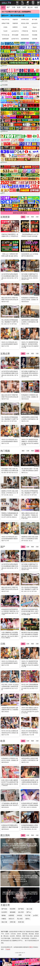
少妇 (28, 636)
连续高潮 (6, 688)
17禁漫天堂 (25, 31)
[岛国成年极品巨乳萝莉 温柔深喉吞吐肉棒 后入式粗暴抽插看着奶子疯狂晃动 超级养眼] (10, 700)
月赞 (37, 353)
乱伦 (5, 495)
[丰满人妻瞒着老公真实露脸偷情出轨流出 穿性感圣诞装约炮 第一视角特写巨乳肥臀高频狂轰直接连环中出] (10, 624)
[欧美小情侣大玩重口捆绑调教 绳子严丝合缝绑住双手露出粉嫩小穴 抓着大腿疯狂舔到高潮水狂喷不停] (10, 772)
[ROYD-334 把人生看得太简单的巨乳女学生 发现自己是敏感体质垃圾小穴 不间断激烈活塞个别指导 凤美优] (10, 723)
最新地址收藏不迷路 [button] (20, 213)
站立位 (26, 784)
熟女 (2, 472)
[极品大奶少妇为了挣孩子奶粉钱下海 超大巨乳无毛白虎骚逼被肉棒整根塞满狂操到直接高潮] (10, 579)
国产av (29, 912)
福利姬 (28, 614)
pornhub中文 (15, 31)
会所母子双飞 (15, 38)
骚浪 (13, 613)
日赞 (27, 353)
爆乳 (37, 613)
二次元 (28, 613)
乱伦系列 (4, 912)
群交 (10, 472)
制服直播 (15, 23)
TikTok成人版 (5, 35)
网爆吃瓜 (8, 637)
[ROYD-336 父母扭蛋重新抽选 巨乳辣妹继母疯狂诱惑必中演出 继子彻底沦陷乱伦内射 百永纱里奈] (30, 676)
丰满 (10, 636)
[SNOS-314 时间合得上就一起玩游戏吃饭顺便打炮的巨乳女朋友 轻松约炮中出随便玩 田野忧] (10, 653)
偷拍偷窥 (12, 912)
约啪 (33, 636)
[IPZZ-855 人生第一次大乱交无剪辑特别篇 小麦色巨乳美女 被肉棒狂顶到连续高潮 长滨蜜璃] (10, 676)
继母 (25, 688)
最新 (23, 217)
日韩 (13, 7)
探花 (22, 636)
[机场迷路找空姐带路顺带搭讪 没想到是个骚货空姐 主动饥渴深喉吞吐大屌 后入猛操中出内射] (10, 601)
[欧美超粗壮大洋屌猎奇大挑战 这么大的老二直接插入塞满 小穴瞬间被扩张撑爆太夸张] (10, 750)
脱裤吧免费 (5, 38)
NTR (33, 711)
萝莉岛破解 (15, 35)
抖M (27, 346)
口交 (8, 324)
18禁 (20, 955)
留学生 (28, 918)
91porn (35, 27)
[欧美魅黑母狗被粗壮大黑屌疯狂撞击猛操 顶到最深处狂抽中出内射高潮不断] (30, 817)
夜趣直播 (15, 19)
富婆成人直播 (25, 23)
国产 (8, 7)
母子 (2, 495)
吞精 (8, 278)
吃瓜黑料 (12, 909)
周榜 (32, 217)
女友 (25, 711)
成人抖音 (21, 912)
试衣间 (28, 278)
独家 (22, 278)
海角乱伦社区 (25, 35)
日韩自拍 (6, 711)
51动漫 (25, 27)
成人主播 (29, 909)
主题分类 (5, 905)
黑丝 (25, 278)
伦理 (24, 7)
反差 (5, 278)
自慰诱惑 (11, 915)
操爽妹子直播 (5, 23)
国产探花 (21, 909)
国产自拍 (26, 279)
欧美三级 (21, 922)
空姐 (2, 613)
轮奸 (13, 472)
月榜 (37, 217)
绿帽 (22, 784)
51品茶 (5, 31)
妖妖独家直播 (25, 38)
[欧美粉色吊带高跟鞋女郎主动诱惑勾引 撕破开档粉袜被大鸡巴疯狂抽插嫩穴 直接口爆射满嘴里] (10, 817)
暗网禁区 (15, 27)
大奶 (30, 636)
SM (22, 346)
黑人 (22, 829)
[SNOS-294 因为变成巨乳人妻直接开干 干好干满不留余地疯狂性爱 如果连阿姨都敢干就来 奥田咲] (30, 723)
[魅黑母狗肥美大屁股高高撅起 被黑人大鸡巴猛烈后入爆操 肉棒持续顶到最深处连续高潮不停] (30, 750)
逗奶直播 (34, 38)
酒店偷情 (34, 517)
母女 (10, 517)
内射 (30, 688)
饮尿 (10, 278)
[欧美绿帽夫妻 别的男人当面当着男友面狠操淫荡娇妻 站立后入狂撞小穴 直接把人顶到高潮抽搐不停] (30, 772)
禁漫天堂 (34, 31)
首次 (13, 688)
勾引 (10, 324)
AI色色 (5, 27)
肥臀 (16, 636)
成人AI (30, 7)
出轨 (25, 517)
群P (8, 472)
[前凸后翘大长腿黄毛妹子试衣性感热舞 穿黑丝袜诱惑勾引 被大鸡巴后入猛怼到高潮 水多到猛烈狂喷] (30, 556)
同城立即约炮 (5, 19)
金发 (22, 279)
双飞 (5, 517)
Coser (31, 613)
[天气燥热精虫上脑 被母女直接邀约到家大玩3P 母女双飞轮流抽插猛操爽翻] (10, 795)
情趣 (7, 784)
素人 (13, 278)
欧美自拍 (26, 301)
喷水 (37, 278)
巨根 (25, 829)
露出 (5, 472)
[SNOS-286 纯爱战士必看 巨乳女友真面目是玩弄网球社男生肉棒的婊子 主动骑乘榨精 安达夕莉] (30, 700)
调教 (2, 278)
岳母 (8, 517)
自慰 (34, 613)
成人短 (16, 472)
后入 (29, 784)
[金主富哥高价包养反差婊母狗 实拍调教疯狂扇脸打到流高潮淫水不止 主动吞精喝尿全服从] (10, 556)
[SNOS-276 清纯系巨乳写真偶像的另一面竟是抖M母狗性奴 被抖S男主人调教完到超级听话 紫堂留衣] (30, 653)
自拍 (5, 324)
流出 (4, 637)
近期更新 (5, 217)
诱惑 (33, 688)
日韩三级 (12, 922)
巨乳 (32, 346)
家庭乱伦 (14, 517)
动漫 (36, 7)
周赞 (32, 353)
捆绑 (2, 784)
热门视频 (5, 450)
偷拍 (25, 636)
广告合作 (7, 949)
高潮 (34, 278)
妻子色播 (34, 19)
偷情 (22, 517)
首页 (3, 7)
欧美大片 (11, 918)
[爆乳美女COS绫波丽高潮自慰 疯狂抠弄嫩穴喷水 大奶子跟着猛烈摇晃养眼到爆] (30, 601)
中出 (30, 807)
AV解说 (4, 918)
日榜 (27, 217)
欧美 (18, 7)
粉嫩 (10, 784)
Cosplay (23, 613)
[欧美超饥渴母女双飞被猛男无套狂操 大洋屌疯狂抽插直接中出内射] (30, 795)
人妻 (28, 517)
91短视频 (34, 35)
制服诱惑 (36, 346)
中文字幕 (6, 346)
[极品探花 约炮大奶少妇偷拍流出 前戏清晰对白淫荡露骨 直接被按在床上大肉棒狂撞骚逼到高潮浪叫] (30, 624)
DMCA (31, 947)
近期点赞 (5, 353)
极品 (10, 613)
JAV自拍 (19, 915)
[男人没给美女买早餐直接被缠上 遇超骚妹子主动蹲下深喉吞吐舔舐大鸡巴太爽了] (30, 579)
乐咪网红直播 (25, 19)
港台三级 (4, 922)
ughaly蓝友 (34, 23)
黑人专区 (26, 324)
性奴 (30, 346)
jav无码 (35, 915)
